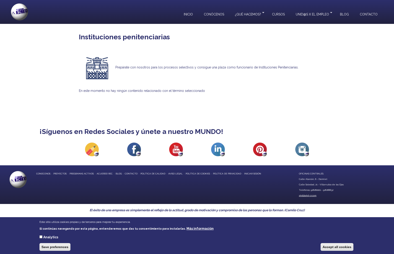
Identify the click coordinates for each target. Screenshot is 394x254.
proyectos (60, 173)
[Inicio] (19, 11)
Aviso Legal (175, 173)
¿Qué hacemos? (245, 14)
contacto (131, 173)
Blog (344, 14)
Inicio (188, 14)
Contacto (369, 14)
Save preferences (54, 247)
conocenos (43, 173)
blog (119, 173)
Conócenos (214, 14)
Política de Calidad (152, 173)
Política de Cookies (198, 173)
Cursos (278, 14)
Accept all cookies (337, 247)
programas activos (82, 173)
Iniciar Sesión (252, 173)
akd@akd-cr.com (307, 195)
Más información (200, 228)
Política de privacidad (227, 173)
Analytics (50, 237)
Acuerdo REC (105, 173)
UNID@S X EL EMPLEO (309, 14)
